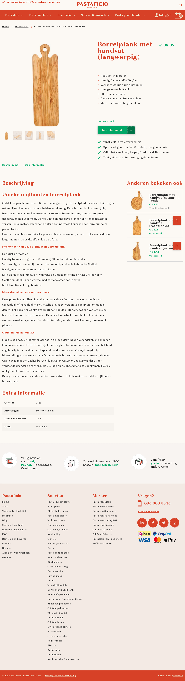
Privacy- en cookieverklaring (60, 676)
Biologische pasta (57, 511)
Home (5, 502)
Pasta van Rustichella (104, 516)
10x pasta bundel (57, 613)
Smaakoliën (54, 632)
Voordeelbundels (57, 585)
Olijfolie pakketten (58, 608)
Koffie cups (53, 650)
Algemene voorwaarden (16, 553)
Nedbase (178, 676)
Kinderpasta (54, 562)
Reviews (6, 548)
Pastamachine (55, 571)
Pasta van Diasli (101, 502)
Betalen (6, 544)
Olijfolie (52, 539)
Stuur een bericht (148, 512)
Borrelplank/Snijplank (60, 590)
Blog (5, 520)
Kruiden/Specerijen (58, 594)
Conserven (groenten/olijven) (64, 599)
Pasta (50, 548)
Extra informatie (34, 165)
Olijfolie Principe (102, 534)
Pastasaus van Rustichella (107, 539)
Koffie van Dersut (102, 544)
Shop (5, 507)
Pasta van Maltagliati (104, 520)
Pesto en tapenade (58, 553)
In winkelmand (112, 130)
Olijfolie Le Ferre (102, 530)
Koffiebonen (54, 655)
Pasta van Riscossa (103, 525)
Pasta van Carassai (103, 507)
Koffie (50, 581)
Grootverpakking (57, 567)
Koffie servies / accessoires (63, 659)
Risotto (51, 645)
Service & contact (93, 15)
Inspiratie (65, 15)
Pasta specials (55, 525)
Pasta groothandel (128, 15)
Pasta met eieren (57, 516)
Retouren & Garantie (14, 530)
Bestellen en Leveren (14, 539)
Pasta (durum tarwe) (59, 502)
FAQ (4, 534)
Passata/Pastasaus (58, 544)
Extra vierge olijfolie (59, 627)
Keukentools (54, 641)
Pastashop (12, 15)
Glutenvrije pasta (57, 530)
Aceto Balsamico (57, 557)
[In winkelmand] (177, 221)
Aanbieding (54, 534)
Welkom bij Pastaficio (14, 511)
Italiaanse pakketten (59, 604)
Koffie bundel (55, 618)
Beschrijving (10, 165)
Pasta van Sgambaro (104, 511)
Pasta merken (38, 15)
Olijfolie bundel (56, 622)
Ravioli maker (55, 576)
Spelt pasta (54, 507)
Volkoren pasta (56, 520)
